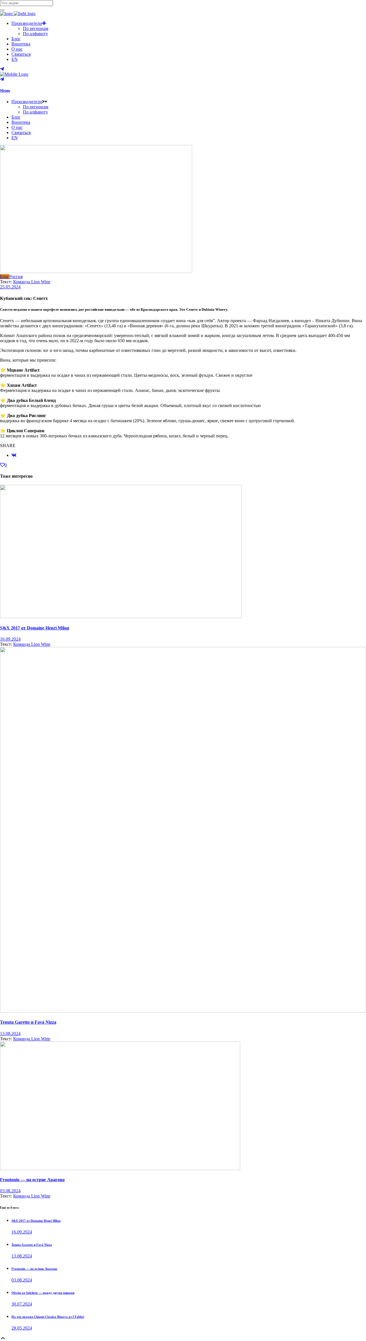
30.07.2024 (21, 1304)
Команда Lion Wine (31, 281)
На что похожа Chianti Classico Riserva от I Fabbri (47, 1316)
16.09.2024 (10, 639)
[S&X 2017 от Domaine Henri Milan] (121, 616)
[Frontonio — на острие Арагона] (120, 1168)
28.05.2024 (21, 1328)
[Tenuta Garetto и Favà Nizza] (183, 1011)
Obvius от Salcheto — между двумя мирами (42, 1292)
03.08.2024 (10, 1190)
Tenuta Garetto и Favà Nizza (28, 1022)
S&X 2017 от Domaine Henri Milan (34, 627)
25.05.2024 (10, 286)
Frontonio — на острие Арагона (32, 1179)
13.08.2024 (10, 1033)
